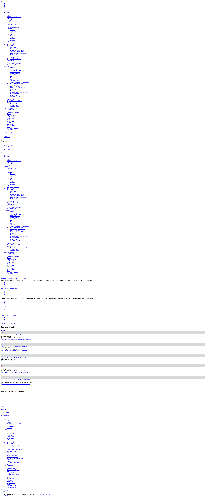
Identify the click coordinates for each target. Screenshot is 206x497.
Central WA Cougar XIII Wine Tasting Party (16, 368)
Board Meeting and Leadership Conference (21, 103)
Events (12, 90)
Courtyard (12, 48)
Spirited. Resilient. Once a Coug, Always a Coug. (13, 278)
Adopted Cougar (14, 80)
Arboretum (13, 57)
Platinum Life (13, 76)
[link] (4, 4)
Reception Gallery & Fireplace (18, 53)
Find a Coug (10, 25)
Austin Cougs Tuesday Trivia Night (14, 346)
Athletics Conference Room (17, 51)
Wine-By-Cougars (5, 297)
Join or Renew (10, 67)
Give (9, 323)
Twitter (12, 37)
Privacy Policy (10, 20)
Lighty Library (14, 54)
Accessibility (38, 494)
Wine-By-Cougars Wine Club (17, 85)
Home (5, 11)
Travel (8, 127)
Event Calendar (11, 109)
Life (11, 77)
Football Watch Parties (13, 117)
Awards (9, 114)
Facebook (12, 35)
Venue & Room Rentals (10, 44)
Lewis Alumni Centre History (14, 63)
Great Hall (13, 47)
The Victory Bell (11, 64)
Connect (6, 22)
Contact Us (10, 18)
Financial (9, 21)
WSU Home (7, 137)
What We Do (10, 14)
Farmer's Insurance (5, 409)
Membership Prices (15, 73)
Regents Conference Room (17, 50)
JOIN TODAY (4, 396)
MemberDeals (13, 95)
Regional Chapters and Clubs (14, 101)
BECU (2, 406)
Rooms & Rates (11, 46)
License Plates (10, 33)
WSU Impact (13, 31)
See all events (4, 330)
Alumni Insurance (5, 412)
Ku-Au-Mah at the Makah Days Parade (15, 379)
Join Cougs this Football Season (9, 288)
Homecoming (10, 118)
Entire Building (14, 56)
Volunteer (12, 30)
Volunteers (9, 102)
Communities (10, 99)
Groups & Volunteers (9, 98)
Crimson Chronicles (15, 96)
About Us (6, 12)
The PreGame (10, 121)
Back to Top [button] (5, 495)
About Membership (12, 69)
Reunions (9, 122)
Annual (12, 79)
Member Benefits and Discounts (15, 83)
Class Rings (13, 89)
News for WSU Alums (13, 27)
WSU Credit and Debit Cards (17, 88)
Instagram (12, 38)
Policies (9, 61)
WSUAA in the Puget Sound (14, 128)
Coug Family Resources (13, 43)
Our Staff (9, 15)
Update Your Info (11, 24)
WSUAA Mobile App (15, 72)
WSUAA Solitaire (15, 93)
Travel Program (5, 415)
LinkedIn (12, 40)
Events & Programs (9, 108)
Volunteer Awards (14, 106)
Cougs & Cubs (15, 358)
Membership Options (12, 75)
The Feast (9, 119)
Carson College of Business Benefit (19, 92)
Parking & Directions (12, 60)
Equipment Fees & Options (14, 59)
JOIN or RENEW (5, 142)
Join (2, 323)
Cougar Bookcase (11, 115)
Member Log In (8, 132)
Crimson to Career (5, 306)
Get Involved (10, 28)
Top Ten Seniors (11, 125)
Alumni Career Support (13, 112)
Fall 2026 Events (11, 130)
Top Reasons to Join (15, 70)
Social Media (10, 34)
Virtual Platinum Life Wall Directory (19, 82)
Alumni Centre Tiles (12, 111)
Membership (7, 66)
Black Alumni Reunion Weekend (9, 315)
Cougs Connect (11, 41)
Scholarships (10, 124)
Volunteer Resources (15, 105)
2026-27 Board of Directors (14, 17)
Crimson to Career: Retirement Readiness (16, 334)
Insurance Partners (15, 86)
